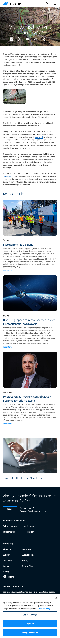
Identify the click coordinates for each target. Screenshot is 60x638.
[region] (30, 616)
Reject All (30, 623)
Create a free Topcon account (33, 511)
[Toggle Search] (47, 4)
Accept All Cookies (30, 632)
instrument (7, 176)
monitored (39, 137)
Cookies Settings (30, 614)
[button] (11, 39)
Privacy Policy (44, 608)
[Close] (56, 598)
